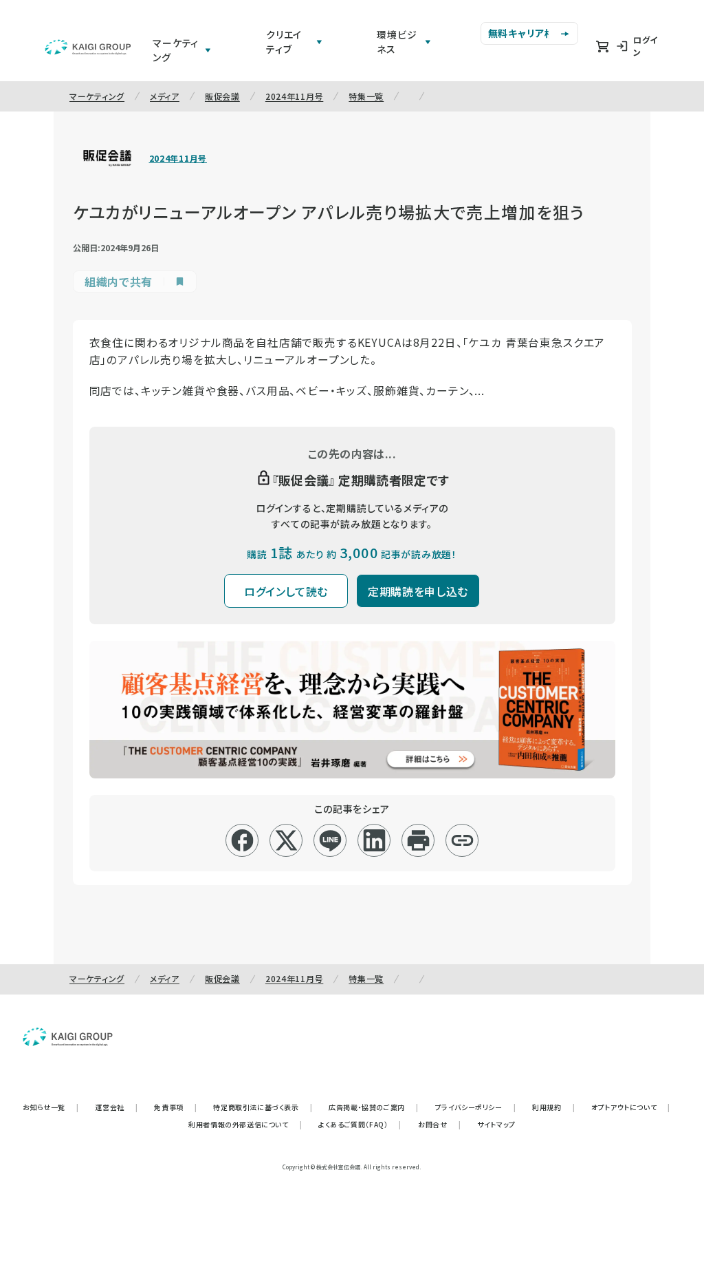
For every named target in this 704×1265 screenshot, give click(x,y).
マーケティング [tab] (176, 50)
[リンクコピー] (462, 840)
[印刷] (418, 840)
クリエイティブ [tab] (284, 42)
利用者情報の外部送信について (245, 1124)
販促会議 (222, 96)
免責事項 (175, 1107)
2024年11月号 (294, 96)
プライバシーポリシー (475, 1107)
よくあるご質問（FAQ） (360, 1124)
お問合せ (439, 1124)
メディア (164, 96)
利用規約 (553, 1107)
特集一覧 (366, 96)
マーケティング (96, 96)
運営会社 (116, 1107)
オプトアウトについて (630, 1107)
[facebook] (242, 840)
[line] (330, 840)
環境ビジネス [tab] (397, 42)
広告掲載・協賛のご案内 (373, 1107)
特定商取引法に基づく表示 (262, 1107)
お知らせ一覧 (50, 1107)
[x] (286, 840)
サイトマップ (496, 1124)
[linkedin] (374, 840)
